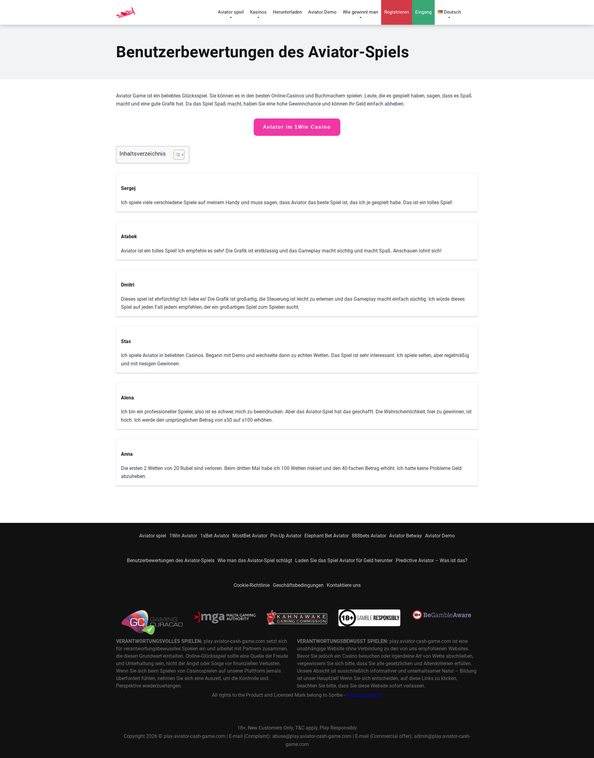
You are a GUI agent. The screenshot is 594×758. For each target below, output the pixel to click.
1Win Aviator (183, 536)
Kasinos (258, 12)
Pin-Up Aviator (285, 536)
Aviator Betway (405, 536)
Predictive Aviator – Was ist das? (431, 560)
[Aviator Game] (125, 10)
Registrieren (396, 12)
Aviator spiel (231, 12)
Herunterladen (287, 12)
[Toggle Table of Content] (176, 154)
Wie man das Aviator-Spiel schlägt (254, 560)
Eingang (423, 12)
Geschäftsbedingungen (298, 585)
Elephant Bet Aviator (326, 536)
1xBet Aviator (214, 536)
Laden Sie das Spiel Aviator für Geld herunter (344, 560)
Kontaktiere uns (344, 585)
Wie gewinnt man (360, 12)
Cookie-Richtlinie (252, 585)
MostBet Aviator (249, 536)
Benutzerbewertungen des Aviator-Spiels (170, 560)
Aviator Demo (322, 12)
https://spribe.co (364, 695)
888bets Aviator (369, 536)
